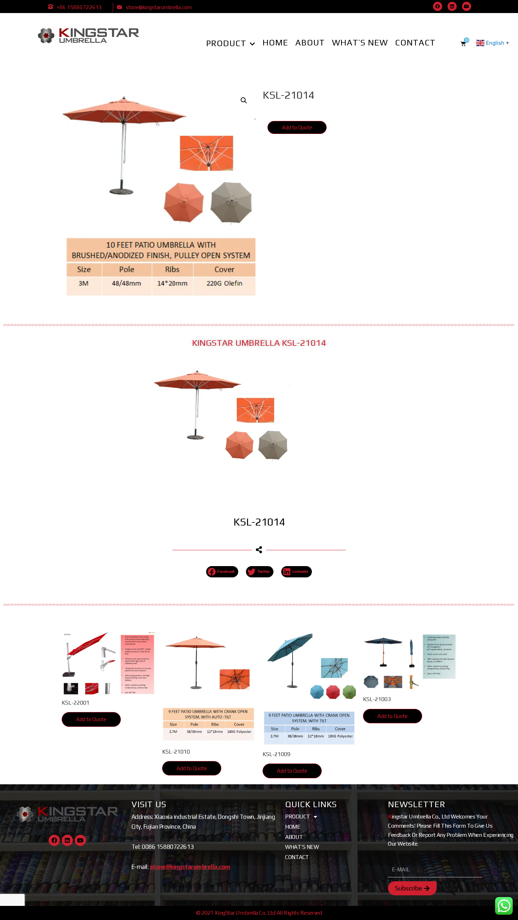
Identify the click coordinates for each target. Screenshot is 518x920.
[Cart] (463, 43)
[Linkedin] (452, 6)
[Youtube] (466, 6)
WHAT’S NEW (360, 42)
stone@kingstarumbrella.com (159, 7)
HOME (275, 42)
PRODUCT (226, 43)
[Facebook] (437, 6)
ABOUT (310, 42)
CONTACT (415, 42)
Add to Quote (297, 127)
